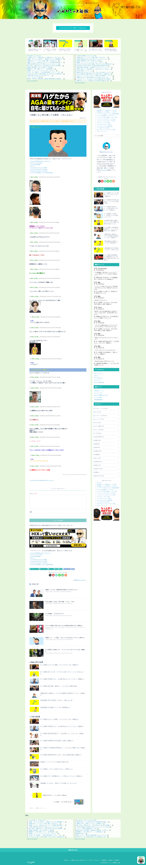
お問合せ (110, 860)
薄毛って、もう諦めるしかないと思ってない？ (75, 860)
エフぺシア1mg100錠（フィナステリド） (106, 115)
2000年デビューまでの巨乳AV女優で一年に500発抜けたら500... (91, 836)
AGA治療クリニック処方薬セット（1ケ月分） (107, 110)
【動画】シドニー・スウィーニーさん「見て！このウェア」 (41, 70)
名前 (30, 512)
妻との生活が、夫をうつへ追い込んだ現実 (86, 820)
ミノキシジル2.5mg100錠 (35, 164)
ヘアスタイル (67, 568)
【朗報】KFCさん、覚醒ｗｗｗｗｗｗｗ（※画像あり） (89, 823)
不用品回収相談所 (98, 399)
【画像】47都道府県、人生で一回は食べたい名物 (38, 67)
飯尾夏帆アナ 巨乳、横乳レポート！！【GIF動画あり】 (40, 68)
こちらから (104, 170)
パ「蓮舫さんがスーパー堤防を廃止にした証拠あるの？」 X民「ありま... (44, 57)
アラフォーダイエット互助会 (34, 77)
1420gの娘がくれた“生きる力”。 (34, 55)
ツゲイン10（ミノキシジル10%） (104, 124)
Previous (26, 46)
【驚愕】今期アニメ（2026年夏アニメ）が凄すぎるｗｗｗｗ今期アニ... (93, 69)
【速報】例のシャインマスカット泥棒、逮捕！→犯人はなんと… (42, 60)
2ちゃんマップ (97, 380)
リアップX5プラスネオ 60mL (103, 127)
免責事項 (104, 860)
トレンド (51, 568)
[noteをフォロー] (56, 575)
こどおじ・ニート (34, 568)
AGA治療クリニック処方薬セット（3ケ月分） (107, 112)
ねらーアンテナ (98, 373)
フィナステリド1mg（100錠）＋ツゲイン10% (107, 117)
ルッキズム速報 (98, 397)
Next (119, 46)
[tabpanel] (35, 45)
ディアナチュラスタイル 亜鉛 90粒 (104, 126)
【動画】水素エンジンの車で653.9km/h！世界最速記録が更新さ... (92, 821)
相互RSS (117, 860)
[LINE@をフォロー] (59, 575)
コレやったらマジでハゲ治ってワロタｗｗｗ (73, 28)
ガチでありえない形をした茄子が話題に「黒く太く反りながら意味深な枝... (45, 73)
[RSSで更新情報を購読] (65, 575)
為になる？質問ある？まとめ (101, 395)
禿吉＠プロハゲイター (106, 152)
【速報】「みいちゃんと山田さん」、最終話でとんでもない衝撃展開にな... (45, 59)
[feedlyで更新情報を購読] (62, 575)
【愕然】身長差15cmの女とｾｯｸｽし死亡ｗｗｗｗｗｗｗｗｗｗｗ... (42, 64)
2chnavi (96, 375)
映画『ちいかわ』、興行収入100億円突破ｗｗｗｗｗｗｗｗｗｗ (91, 835)
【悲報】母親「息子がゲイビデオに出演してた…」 (39, 75)
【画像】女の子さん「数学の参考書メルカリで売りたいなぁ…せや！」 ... (94, 77)
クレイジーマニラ (98, 393)
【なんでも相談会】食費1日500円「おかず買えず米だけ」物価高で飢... (93, 74)
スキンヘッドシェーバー (102, 131)
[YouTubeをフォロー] (53, 575)
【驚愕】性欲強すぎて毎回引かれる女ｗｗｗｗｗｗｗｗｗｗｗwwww (92, 826)
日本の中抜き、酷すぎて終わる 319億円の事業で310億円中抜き (91, 65)
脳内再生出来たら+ (80, 833)
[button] (117, 135)
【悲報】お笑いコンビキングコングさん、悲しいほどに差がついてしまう (93, 72)
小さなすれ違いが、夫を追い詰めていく (38, 820)
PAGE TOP (73, 850)
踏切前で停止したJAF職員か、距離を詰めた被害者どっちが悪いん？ (92, 830)
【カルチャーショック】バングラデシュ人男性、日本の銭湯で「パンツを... (94, 75)
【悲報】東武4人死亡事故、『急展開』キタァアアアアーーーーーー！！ (93, 67)
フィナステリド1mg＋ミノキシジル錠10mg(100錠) (108, 113)
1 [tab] (70, 54)
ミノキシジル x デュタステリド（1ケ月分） (39, 169)
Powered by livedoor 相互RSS (32, 80)
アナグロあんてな (98, 378)
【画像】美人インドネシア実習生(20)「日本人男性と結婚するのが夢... (93, 80)
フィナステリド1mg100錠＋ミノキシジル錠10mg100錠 (41, 172)
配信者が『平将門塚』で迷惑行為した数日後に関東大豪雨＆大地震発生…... (45, 78)
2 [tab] (73, 54)
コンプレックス (44, 568)
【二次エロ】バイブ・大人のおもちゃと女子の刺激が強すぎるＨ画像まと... (94, 79)
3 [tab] (75, 54)
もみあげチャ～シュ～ (99, 390)
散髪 (57, 568)
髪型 (73, 568)
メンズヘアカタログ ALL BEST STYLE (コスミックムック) (42, 480)
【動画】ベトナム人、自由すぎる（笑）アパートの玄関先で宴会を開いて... (45, 62)
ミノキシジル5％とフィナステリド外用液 (38, 167)
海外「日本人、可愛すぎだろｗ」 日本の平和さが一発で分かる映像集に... (44, 65)
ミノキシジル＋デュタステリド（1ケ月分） (106, 119)
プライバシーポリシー (94, 860)
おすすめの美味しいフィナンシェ (84, 70)
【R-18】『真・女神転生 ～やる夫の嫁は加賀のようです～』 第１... (44, 72)
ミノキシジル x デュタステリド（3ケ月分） (39, 170)
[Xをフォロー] (50, 575)
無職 (61, 568)
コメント (33, 493)
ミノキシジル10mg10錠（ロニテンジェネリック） (40, 161)
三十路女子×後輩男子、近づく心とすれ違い (86, 55)
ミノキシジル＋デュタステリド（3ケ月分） (106, 120)
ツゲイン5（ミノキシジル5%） (36, 162)
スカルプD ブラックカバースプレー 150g (106, 129)
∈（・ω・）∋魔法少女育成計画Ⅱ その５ (86, 828)
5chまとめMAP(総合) (99, 382)
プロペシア (32, 166)
